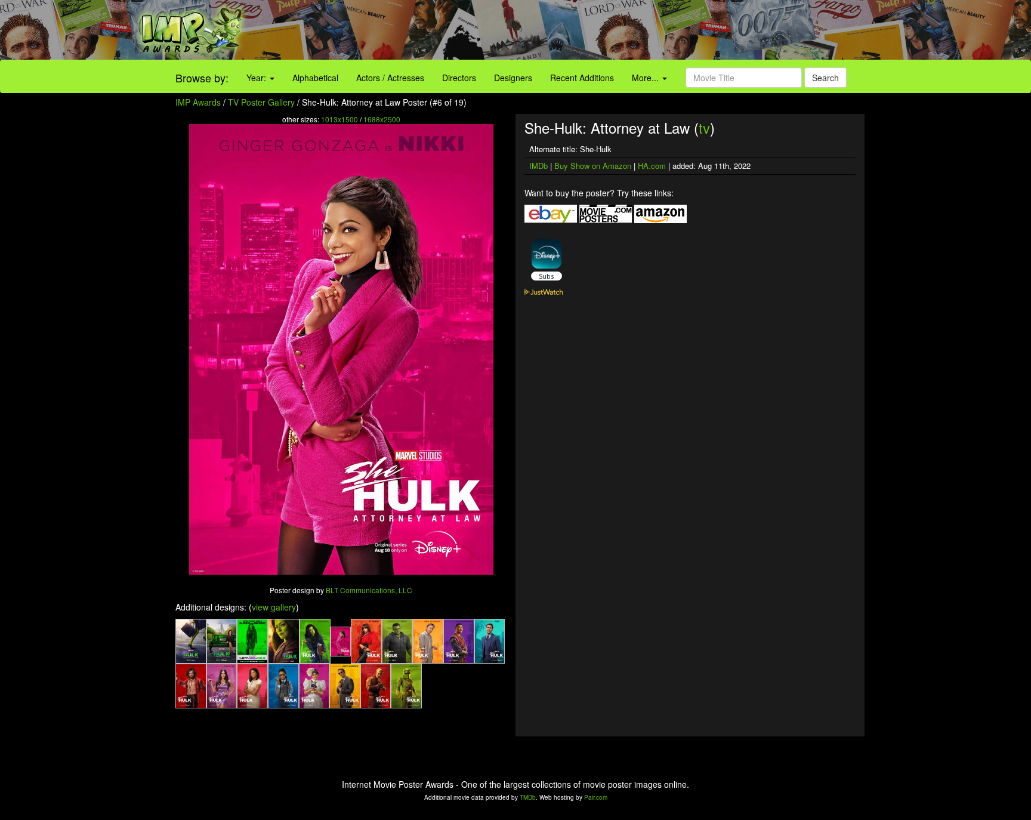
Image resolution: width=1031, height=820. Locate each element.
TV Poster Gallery (261, 102)
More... (646, 78)
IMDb (538, 165)
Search (825, 78)
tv (704, 127)
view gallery (274, 607)
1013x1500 (339, 119)
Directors (459, 78)
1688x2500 (381, 119)
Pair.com (595, 797)
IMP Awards (198, 102)
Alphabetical (315, 78)
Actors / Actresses (390, 78)
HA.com (652, 165)
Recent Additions (582, 78)
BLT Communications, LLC (369, 590)
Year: (257, 78)
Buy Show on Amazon (592, 165)
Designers (513, 78)
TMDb (528, 797)
